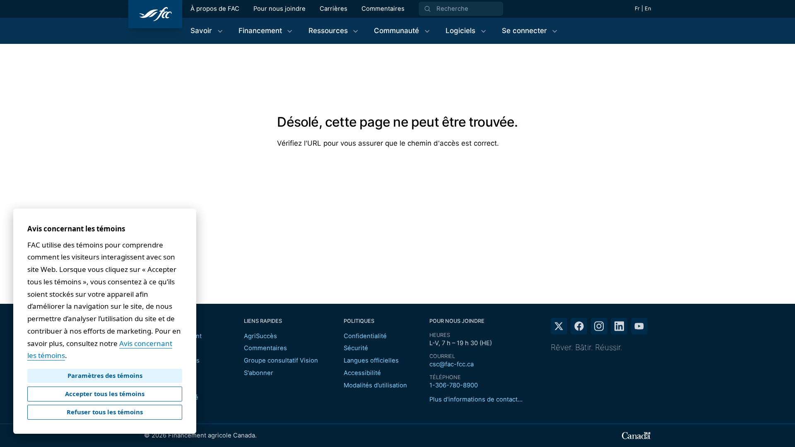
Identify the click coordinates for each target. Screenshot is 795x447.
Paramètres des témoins (104, 375)
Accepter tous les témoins (105, 393)
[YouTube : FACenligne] (639, 326)
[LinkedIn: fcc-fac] (619, 326)
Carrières (333, 8)
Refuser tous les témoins (105, 412)
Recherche (452, 8)
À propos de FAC (214, 8)
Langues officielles (371, 360)
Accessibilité (362, 373)
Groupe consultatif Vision (281, 360)
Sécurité (356, 348)
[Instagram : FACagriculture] (599, 326)
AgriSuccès (260, 336)
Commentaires (383, 8)
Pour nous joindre (279, 8)
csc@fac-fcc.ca (451, 364)
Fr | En (643, 8)
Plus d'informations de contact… (476, 399)
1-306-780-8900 (453, 385)
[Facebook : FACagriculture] (579, 326)
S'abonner (258, 373)
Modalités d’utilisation (375, 385)
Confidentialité (365, 336)
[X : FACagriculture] (559, 326)
